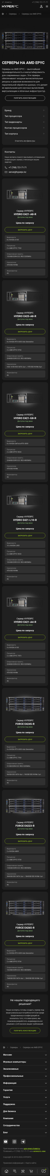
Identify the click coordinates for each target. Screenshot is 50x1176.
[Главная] (3, 14)
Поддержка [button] (9, 1104)
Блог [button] (5, 1132)
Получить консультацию (25, 1031)
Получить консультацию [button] (25, 98)
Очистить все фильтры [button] (25, 141)
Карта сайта (31, 1163)
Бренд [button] (8, 110)
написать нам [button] (39, 1151)
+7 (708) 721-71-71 (40, 2)
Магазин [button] (7, 1054)
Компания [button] (8, 1118)
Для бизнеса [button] (9, 1111)
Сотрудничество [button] (11, 1125)
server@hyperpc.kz (17, 171)
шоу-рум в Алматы (32, 1148)
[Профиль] (41, 6)
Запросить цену (25, 230)
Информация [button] (9, 1083)
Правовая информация (13, 1163)
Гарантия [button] (8, 1090)
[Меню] (47, 6)
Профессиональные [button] (13, 1076)
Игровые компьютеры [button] (14, 1061)
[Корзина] (31, 1171)
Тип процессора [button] (13, 116)
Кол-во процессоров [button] (16, 127)
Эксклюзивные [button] (11, 1069)
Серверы (13, 14)
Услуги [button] (6, 1097)
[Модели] (15, 1171)
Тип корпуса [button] (11, 133)
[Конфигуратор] (23, 1171)
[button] (7, 2)
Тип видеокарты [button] (13, 121)
